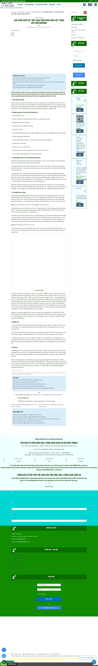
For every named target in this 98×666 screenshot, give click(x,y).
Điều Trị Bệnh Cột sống (28, 654)
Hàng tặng (74, 27)
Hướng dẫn (52, 4)
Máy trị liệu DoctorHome (28, 656)
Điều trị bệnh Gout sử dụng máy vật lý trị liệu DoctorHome (28, 386)
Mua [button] (80, 131)
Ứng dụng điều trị (37, 12)
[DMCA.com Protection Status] (9, 664)
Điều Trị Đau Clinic (16, 654)
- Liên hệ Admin (15, 568)
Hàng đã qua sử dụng (77, 24)
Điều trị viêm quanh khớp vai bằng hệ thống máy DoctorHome (29, 416)
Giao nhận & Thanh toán (18, 558)
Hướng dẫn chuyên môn (24, 12)
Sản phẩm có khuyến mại (78, 37)
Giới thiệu (91, 1)
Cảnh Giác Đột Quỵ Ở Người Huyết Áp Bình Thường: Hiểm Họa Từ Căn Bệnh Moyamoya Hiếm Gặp (38, 82)
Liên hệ (95, 1)
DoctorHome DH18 (29, 224)
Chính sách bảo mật (17, 563)
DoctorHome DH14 (29, 204)
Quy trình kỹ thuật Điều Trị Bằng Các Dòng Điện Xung (27, 380)
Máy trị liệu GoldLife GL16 (67, 656)
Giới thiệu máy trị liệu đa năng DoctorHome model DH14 (28, 80)
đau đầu (50, 394)
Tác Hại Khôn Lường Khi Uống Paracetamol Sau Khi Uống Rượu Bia (31, 78)
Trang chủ (14, 12)
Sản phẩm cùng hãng (41, 4)
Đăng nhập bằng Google (79, 75)
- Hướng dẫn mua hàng (17, 566)
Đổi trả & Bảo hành (17, 561)
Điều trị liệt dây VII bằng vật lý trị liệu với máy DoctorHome (29, 423)
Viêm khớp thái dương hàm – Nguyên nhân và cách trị (27, 414)
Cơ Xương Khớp (40, 654)
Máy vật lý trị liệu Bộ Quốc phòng (78, 31)
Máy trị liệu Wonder (41, 656)
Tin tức (59, 4)
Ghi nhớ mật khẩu (78, 60)
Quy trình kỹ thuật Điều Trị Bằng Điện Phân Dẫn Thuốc (27, 87)
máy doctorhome (57, 394)
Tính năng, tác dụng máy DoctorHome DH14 (25, 382)
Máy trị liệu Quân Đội (45, 27)
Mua (80, 110)
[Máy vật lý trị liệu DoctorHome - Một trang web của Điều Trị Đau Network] (8, 4)
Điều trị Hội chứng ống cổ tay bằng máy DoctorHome (27, 421)
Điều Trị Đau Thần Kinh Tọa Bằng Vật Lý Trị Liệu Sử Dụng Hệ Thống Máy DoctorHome (36, 419)
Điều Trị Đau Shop (16, 656)
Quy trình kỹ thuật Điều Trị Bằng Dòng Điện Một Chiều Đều (29, 85)
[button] (84, 4)
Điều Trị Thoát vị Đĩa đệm (53, 654)
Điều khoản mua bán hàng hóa (20, 555)
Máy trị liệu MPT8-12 (53, 656)
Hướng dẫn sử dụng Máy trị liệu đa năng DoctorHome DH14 (29, 384)
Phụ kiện (73, 34)
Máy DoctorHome (29, 4)
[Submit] (85, 12)
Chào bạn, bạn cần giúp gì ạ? (87, 657)
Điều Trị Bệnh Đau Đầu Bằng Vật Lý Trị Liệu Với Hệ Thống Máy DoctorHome (33, 388)
